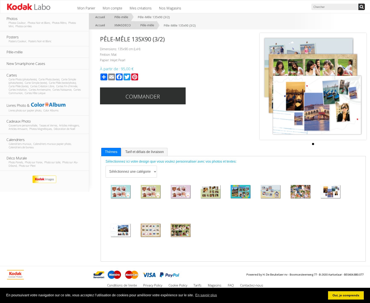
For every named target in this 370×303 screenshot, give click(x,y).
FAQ (231, 285)
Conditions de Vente (122, 285)
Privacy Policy (152, 285)
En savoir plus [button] (206, 295)
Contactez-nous (251, 285)
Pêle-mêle (121, 17)
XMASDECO (122, 25)
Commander (142, 96)
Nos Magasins (170, 8)
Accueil (100, 17)
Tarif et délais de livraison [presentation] (144, 152)
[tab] (111, 152)
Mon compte (112, 8)
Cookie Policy (178, 285)
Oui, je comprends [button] (346, 295)
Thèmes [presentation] (111, 152)
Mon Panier (86, 8)
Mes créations (141, 8)
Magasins (215, 285)
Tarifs (198, 285)
